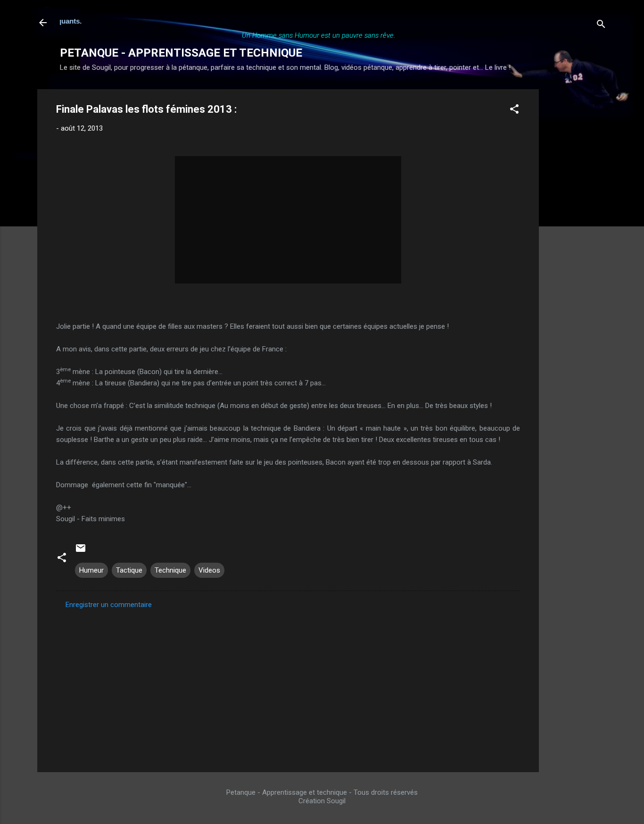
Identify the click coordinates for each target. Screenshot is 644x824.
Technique (170, 570)
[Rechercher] (601, 25)
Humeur (91, 570)
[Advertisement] (576, 230)
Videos (209, 570)
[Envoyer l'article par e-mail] (80, 551)
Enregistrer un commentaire (109, 604)
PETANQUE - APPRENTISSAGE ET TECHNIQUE (181, 52)
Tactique (129, 570)
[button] (514, 110)
